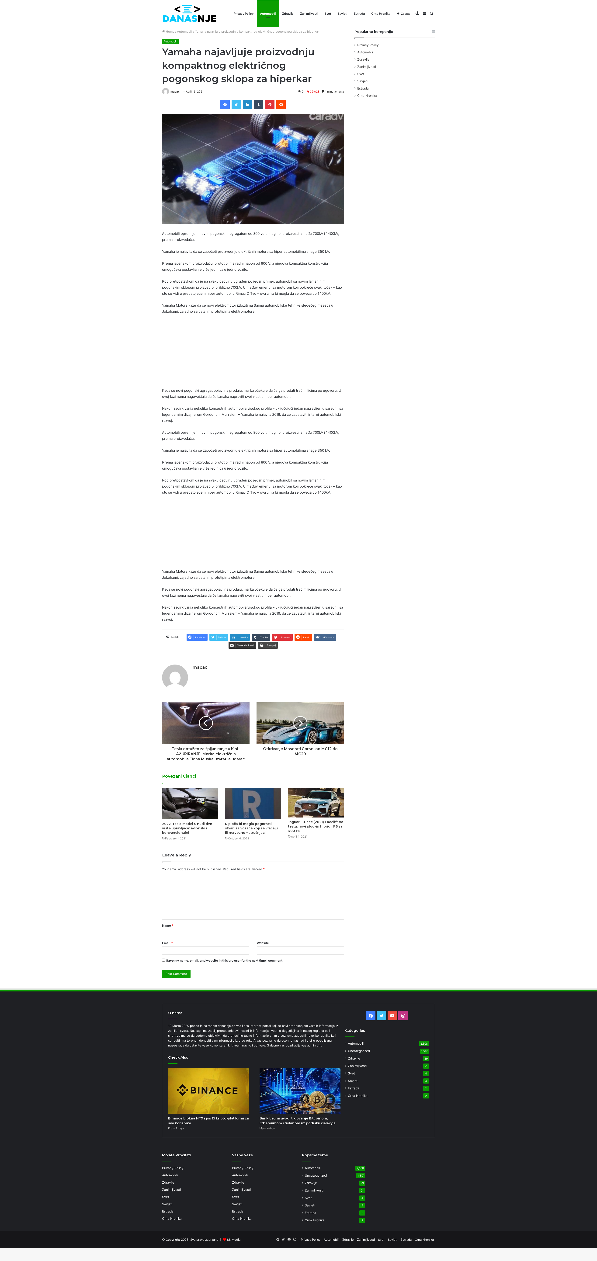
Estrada (359, 13)
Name (167, 925)
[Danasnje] (189, 13)
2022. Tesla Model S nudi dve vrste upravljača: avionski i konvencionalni (187, 828)
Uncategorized (359, 1051)
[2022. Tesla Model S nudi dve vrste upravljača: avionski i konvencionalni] (190, 803)
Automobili (268, 13)
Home (169, 31)
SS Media (233, 1239)
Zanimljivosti (309, 13)
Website (263, 943)
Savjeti (342, 13)
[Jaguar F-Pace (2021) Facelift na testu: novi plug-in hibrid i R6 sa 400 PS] (316, 803)
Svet (328, 13)
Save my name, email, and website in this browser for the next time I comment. (224, 960)
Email (167, 943)
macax (175, 91)
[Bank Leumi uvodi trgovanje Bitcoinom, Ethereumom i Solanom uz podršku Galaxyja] (300, 1091)
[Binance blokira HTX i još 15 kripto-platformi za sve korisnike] (208, 1091)
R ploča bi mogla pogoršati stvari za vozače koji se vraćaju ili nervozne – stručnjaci (251, 828)
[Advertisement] (253, 353)
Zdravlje (288, 13)
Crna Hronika (380, 13)
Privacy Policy (243, 13)
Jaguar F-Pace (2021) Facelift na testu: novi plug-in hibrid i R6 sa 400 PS (315, 826)
